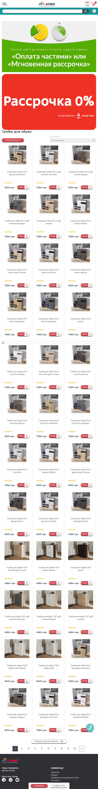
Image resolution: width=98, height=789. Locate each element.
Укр (87, 6)
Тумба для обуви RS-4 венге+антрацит (49, 320)
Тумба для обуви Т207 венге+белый (48, 568)
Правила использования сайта (65, 777)
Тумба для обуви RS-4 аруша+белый (49, 470)
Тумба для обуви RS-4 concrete (17, 470)
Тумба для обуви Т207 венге (80, 568)
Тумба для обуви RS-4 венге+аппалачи (17, 320)
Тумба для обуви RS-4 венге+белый (80, 222)
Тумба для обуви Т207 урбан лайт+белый (17, 666)
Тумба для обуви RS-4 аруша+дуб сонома (80, 470)
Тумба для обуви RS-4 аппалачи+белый (80, 715)
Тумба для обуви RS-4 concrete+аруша (17, 421)
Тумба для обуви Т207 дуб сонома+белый (48, 617)
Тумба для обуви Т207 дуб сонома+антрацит (17, 617)
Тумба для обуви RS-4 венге (80, 320)
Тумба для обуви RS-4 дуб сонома (48, 222)
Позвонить (58, 786)
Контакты (55, 780)
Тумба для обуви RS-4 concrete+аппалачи (49, 421)
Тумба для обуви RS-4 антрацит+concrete (49, 715)
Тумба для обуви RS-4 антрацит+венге (80, 519)
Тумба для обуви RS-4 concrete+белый (17, 372)
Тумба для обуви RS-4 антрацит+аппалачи (80, 666)
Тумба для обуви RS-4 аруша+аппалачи (17, 173)
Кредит (54, 775)
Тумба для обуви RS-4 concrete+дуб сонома (49, 372)
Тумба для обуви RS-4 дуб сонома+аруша (80, 173)
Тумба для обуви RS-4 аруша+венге (17, 519)
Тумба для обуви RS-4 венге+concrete (49, 271)
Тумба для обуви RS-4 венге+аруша (80, 271)
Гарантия (55, 772)
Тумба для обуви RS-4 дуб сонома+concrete (48, 173)
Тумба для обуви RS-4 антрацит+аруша (17, 715)
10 (75, 748)
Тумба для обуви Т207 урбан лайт (48, 666)
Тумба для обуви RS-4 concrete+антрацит (80, 421)
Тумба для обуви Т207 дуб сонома (80, 617)
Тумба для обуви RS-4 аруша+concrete (49, 519)
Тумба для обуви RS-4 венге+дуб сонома (17, 271)
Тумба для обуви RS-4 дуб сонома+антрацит (17, 222)
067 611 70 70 (8, 770)
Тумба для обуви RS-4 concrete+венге (80, 372)
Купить (20, 187)
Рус (87, 2)
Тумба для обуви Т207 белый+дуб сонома (17, 568)
